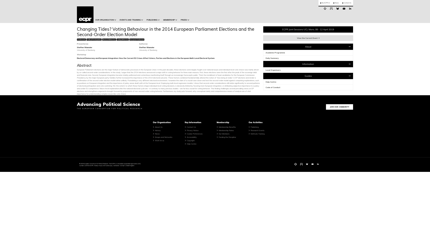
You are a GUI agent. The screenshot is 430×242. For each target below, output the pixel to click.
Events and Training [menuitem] (130, 20)
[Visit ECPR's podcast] (331, 8)
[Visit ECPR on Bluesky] (338, 8)
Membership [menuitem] (169, 20)
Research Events (257, 130)
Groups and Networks (163, 137)
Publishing (255, 127)
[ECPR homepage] (85, 14)
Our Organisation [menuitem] (104, 20)
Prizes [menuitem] (184, 20)
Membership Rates (226, 130)
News (337, 3)
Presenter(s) (82, 44)
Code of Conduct (273, 87)
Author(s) (143, 44)
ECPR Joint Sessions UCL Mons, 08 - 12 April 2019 (308, 29)
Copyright (191, 140)
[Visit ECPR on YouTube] (344, 8)
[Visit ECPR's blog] (325, 8)
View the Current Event (307, 38)
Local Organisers (273, 70)
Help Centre (271, 82)
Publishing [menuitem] (152, 20)
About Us (158, 127)
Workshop (81, 54)
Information (308, 64)
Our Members (224, 134)
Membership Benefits (227, 127)
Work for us (159, 140)
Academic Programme (275, 53)
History (158, 130)
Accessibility (192, 137)
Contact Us (347, 3)
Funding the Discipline (227, 137)
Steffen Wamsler (84, 47)
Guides (308, 76)
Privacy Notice (193, 130)
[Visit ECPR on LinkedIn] (350, 8)
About (308, 46)
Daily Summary (272, 58)
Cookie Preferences (195, 134)
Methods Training (258, 134)
